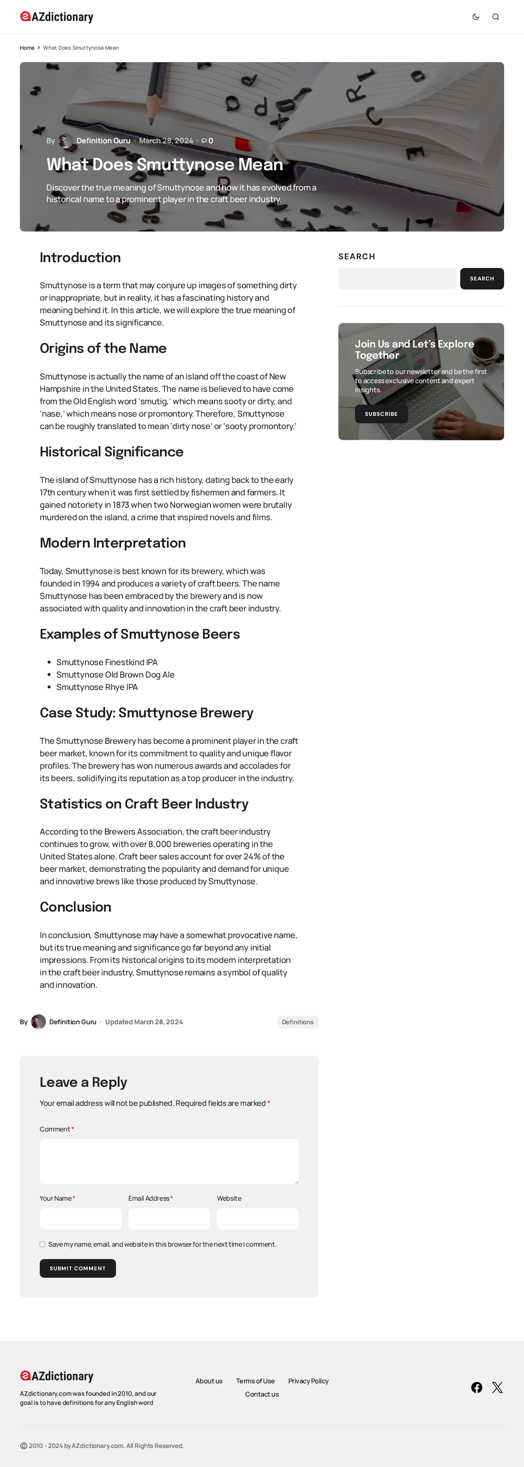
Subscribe (381, 413)
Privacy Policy (308, 1380)
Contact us (262, 1394)
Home (27, 47)
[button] (476, 16)
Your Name (57, 1198)
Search (357, 256)
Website (229, 1198)
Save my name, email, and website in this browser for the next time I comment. (162, 1244)
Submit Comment (78, 1268)
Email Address (150, 1198)
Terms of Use (255, 1380)
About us (209, 1380)
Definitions (298, 1022)
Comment (57, 1129)
